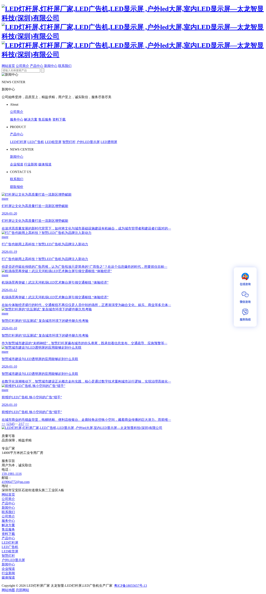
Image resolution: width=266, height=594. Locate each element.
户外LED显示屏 (88, 142)
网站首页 (8, 66)
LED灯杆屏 (18, 142)
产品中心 (36, 66)
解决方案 (30, 119)
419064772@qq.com (16, 482)
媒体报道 (45, 164)
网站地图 (8, 590)
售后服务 (45, 119)
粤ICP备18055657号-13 (130, 585)
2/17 (21, 424)
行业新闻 (30, 164)
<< (3, 424)
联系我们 (64, 66)
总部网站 (22, 590)
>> (27, 424)
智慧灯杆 (69, 142)
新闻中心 (50, 66)
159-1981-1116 (12, 473)
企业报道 (16, 164)
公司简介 (22, 66)
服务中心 (16, 119)
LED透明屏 (109, 142)
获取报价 (16, 187)
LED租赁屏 (53, 142)
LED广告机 (35, 142)
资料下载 (59, 119)
